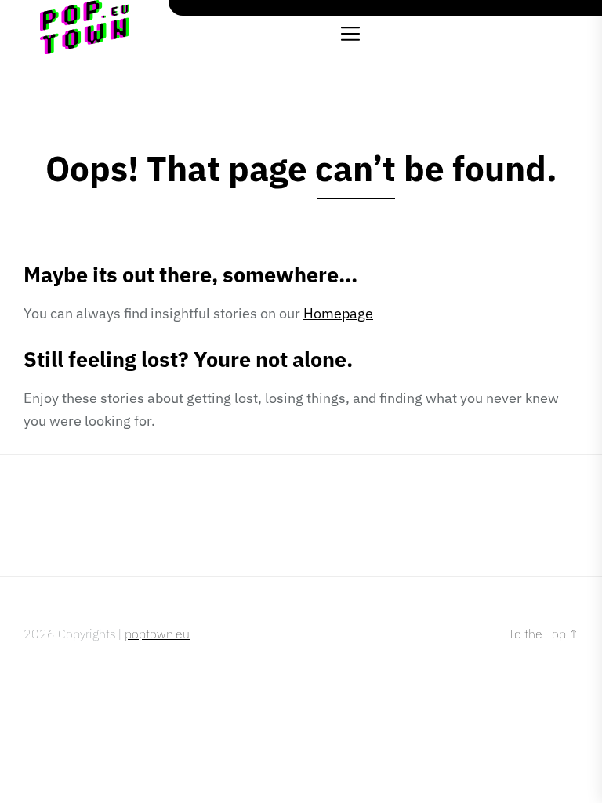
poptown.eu (157, 633)
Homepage (338, 313)
